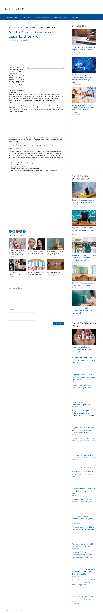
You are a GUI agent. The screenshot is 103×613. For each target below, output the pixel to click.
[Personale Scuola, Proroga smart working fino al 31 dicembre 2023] (55, 244)
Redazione (14, 2)
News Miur (17, 27)
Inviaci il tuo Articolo (38, 2)
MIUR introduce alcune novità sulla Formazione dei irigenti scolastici (55, 274)
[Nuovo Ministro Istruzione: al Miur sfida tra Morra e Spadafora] (17, 265)
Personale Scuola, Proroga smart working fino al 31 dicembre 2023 (55, 253)
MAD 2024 (75, 17)
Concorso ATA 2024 (60, 17)
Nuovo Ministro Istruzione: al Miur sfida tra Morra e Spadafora (17, 274)
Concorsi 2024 (12, 17)
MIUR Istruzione (15, 9)
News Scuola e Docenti (42, 17)
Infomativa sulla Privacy (25, 2)
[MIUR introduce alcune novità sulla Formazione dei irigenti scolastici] (55, 264)
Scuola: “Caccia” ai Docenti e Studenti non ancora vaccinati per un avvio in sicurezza (17, 253)
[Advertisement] (36, 54)
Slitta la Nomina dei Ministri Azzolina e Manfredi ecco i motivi (36, 253)
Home (11, 27)
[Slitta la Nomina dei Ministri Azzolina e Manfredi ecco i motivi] (36, 244)
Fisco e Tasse (26, 17)
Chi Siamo (7, 2)
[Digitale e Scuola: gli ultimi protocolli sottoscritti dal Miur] (36, 265)
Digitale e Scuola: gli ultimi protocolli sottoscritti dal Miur (36, 274)
